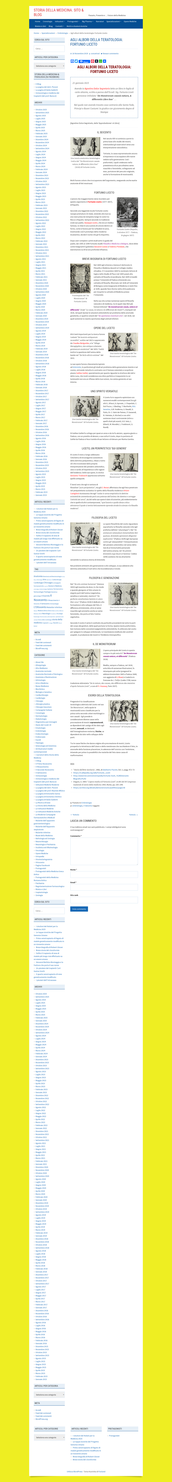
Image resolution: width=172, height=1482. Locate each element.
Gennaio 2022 (41, 244)
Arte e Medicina (42, 683)
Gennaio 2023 (41, 208)
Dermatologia (41, 716)
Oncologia (60, 614)
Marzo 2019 (40, 345)
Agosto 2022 (41, 223)
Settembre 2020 (42, 292)
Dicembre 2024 (42, 139)
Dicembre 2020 (42, 283)
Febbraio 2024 (41, 169)
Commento (76, 836)
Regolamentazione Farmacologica (50, 886)
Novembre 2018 (42, 357)
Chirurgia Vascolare (43, 707)
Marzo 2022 (40, 238)
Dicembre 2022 (42, 211)
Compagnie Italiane (44, 710)
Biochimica (40, 689)
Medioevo (36, 613)
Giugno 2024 (41, 157)
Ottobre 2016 (41, 432)
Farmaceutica (58, 589)
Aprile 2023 (40, 199)
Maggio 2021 (41, 268)
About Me (40, 662)
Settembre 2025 (42, 112)
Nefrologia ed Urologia (45, 838)
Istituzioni (59, 21)
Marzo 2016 (40, 453)
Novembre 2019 (42, 321)
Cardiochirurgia (56, 580)
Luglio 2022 (40, 226)
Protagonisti (72, 21)
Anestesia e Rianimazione (46, 677)
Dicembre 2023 (42, 175)
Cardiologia (38, 582)
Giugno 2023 (41, 193)
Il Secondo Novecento (45, 769)
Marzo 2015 (40, 489)
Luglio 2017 (40, 405)
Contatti (59, 26)
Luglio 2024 (40, 154)
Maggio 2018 (41, 375)
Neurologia (46, 613)
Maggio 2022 (41, 232)
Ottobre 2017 (41, 396)
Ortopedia (40, 856)
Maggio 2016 (41, 447)
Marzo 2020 (40, 310)
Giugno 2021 (41, 265)
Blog (51, 26)
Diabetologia (41, 719)
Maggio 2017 (41, 411)
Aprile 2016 (40, 450)
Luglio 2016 (40, 441)
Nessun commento (111, 53)
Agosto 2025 (41, 115)
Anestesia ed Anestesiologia (52, 576)
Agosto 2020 (41, 295)
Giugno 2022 (41, 229)
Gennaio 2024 (41, 172)
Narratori (100, 21)
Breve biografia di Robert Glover (49, 529)
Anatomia (38, 576)
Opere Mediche (130, 21)
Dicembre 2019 (42, 318)
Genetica (54, 592)
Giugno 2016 (41, 444)
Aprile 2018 (40, 378)
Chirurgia (48, 582)
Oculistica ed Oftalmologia (47, 847)
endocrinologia (43, 589)
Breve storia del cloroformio (47, 532)
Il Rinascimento (52, 600)
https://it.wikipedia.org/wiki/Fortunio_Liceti (91, 772)
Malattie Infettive (54, 607)
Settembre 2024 (42, 148)
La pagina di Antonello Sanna (48, 793)
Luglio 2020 (40, 298)
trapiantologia (42, 892)
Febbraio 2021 (41, 277)
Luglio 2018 (40, 369)
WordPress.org (42, 648)
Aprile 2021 (40, 271)
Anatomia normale (43, 671)
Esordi (38, 740)
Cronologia (47, 21)
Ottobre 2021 (41, 253)
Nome (73, 869)
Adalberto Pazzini (110, 769)
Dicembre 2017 (42, 390)
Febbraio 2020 (41, 313)
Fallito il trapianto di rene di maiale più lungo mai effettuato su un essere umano (48, 538)
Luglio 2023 (40, 190)
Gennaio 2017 (41, 423)
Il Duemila (46, 596)
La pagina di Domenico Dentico (49, 796)
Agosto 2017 (41, 402)
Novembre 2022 (42, 214)
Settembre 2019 (42, 327)
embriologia (77, 805)
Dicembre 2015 (42, 462)
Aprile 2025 (40, 127)
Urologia (51, 623)
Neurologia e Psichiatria (45, 844)
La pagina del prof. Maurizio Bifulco (50, 790)
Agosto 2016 (41, 438)
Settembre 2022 (42, 220)
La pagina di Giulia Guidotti (47, 90)
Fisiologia (47, 592)
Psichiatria (40, 883)
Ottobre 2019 (41, 324)
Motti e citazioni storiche (77, 26)
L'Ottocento (40, 607)
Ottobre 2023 (41, 181)
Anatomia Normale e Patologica (49, 674)
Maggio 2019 (41, 339)
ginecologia (37, 596)
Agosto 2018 (41, 366)
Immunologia (41, 775)
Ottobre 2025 (41, 109)
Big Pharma (87, 21)
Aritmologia (39, 579)
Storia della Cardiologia (45, 620)
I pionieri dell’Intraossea (46, 562)
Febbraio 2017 (41, 420)
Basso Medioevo (42, 686)
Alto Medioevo (42, 668)
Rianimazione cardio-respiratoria (47, 616)
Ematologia (40, 728)
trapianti (45, 623)
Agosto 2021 (41, 259)
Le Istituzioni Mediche (45, 808)
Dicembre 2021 (42, 247)
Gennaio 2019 (41, 351)
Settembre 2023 (42, 184)
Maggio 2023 (41, 196)
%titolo (76, 814)
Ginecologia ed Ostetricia (46, 746)
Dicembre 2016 (42, 426)
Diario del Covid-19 (43, 725)
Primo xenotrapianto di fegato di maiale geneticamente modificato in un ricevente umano (49, 523)
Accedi (38, 639)
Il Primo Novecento (44, 763)
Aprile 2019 (40, 342)
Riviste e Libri (40, 26)
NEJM (40, 613)
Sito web (74, 895)
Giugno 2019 (41, 336)
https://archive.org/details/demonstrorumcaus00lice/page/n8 (99, 787)
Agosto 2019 (41, 330)
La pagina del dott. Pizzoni (47, 87)
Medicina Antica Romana (57, 610)
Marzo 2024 (40, 166)
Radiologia (37, 616)
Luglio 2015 (40, 477)
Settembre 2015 (42, 471)
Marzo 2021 (40, 274)
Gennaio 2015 (41, 495)
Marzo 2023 (40, 202)
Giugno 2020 (41, 301)
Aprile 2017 (40, 414)
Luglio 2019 (40, 333)
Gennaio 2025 (41, 136)
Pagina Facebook (43, 865)
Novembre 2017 (42, 393)
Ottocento (40, 862)
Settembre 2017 (42, 399)
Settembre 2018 (42, 363)
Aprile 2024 (40, 163)
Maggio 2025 (41, 124)
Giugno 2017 (41, 408)
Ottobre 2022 (41, 217)
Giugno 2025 (41, 121)
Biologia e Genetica (44, 692)
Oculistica (53, 613)
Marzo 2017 (40, 417)
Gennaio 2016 (41, 459)
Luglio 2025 (40, 118)
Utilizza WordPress (74, 1471)
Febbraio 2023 (41, 205)
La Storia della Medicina (45, 805)
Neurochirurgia (42, 841)
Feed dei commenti (44, 645)
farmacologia (39, 592)
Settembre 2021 (42, 256)
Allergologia (41, 665)
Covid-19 (46, 586)
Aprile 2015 (40, 486)
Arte (44, 579)
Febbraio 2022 (41, 241)
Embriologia (86, 802)
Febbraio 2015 (41, 492)
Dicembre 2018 (42, 354)
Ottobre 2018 (41, 360)
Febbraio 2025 (41, 133)
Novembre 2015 (42, 465)
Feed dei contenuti (43, 642)
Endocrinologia (42, 734)
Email (73, 882)
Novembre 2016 (42, 429)
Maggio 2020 (41, 304)
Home (37, 21)
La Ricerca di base (43, 802)
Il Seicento (87, 805)
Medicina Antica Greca (45, 611)
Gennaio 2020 (41, 315)
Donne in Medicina (55, 586)
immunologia (54, 604)
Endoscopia (40, 737)
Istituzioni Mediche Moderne (47, 784)
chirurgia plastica (43, 704)
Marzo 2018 (40, 381)
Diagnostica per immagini (46, 722)
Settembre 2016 (42, 435)
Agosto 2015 (41, 474)
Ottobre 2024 (41, 145)
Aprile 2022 (40, 235)
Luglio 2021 (40, 262)
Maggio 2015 (41, 483)
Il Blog (38, 84)
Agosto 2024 (41, 151)
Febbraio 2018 (41, 384)
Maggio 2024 (41, 160)
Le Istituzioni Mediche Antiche (48, 811)
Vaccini (55, 623)
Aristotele (77, 367)
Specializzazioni (113, 21)
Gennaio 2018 (41, 387)
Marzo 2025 (40, 130)
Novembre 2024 (42, 142)
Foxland (102, 1471)
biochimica (49, 579)
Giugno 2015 (41, 480)
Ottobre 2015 (41, 468)
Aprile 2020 (40, 307)
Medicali (35, 610)
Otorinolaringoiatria (44, 859)
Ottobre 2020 (41, 289)
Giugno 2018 (41, 372)
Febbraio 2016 (41, 456)
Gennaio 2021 (41, 280)
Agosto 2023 (41, 187)
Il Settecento (45, 603)
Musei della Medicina (44, 835)
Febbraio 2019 (41, 348)
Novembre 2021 (42, 250)
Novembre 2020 (42, 286)
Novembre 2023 (42, 178)
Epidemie (50, 589)
